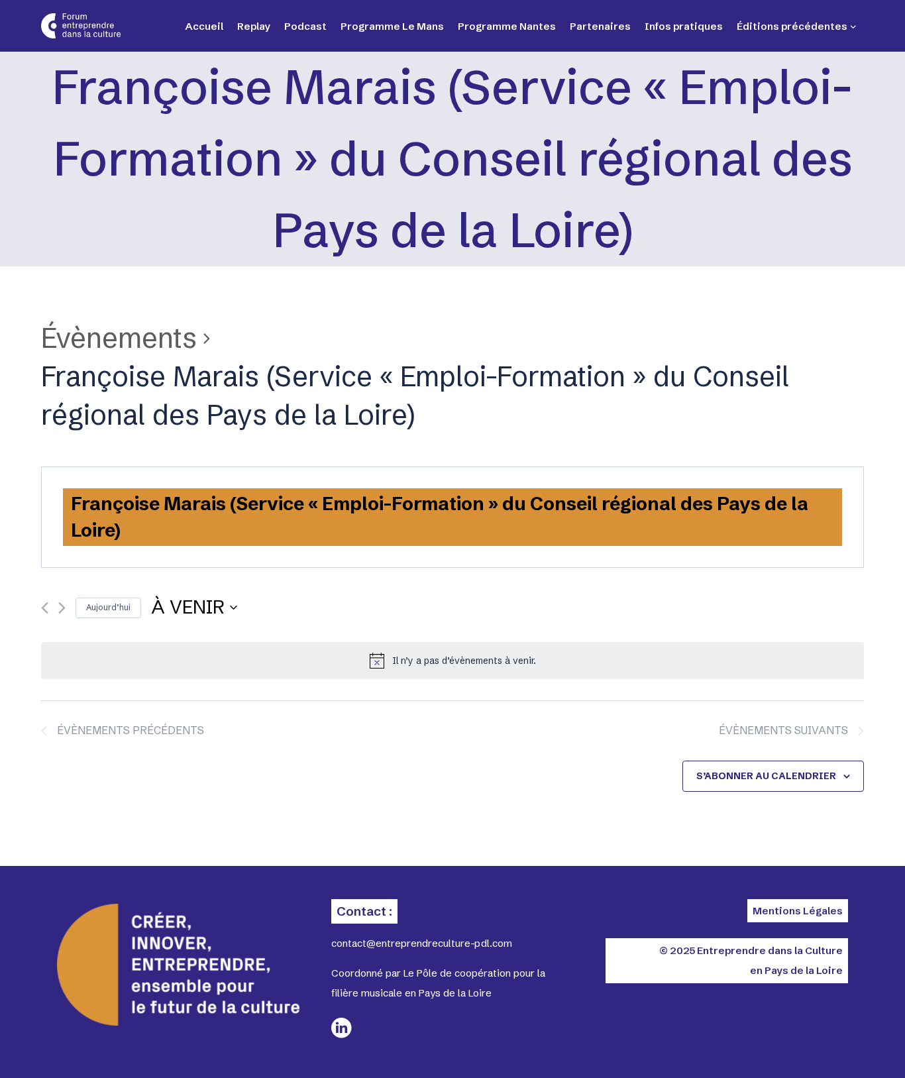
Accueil (204, 26)
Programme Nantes (507, 26)
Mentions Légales (798, 910)
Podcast (305, 26)
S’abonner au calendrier (766, 776)
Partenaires (600, 26)
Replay (253, 26)
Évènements (119, 338)
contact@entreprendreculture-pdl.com (421, 943)
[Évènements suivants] (62, 608)
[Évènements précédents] (44, 608)
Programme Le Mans (392, 26)
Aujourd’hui (108, 607)
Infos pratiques (684, 26)
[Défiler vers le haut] (845, 1045)
